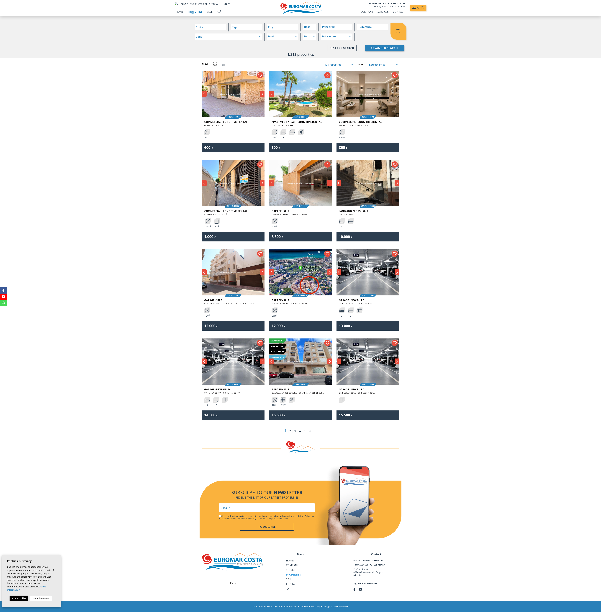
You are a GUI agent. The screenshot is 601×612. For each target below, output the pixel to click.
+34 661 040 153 (377, 3)
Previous (204, 94)
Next (262, 94)
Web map (315, 606)
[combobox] (210, 27)
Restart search (342, 48)
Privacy (294, 606)
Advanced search (384, 48)
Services (383, 11)
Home (179, 11)
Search (416, 7)
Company (367, 11)
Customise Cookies (40, 598)
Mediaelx (343, 606)
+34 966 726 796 (396, 3)
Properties (195, 11)
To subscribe (266, 526)
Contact (399, 11)
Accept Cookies (19, 598)
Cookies (304, 606)
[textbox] (211, 27)
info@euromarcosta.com (389, 6)
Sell (210, 11)
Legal (285, 606)
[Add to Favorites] (260, 75)
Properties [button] (293, 574)
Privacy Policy (304, 516)
